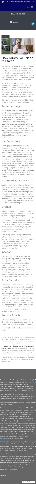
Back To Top (27, 482)
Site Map (3, 475)
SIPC (34, 382)
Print (6, 37)
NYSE (28, 390)
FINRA (30, 382)
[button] (29, 7)
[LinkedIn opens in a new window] (33, 25)
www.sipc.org (4, 438)
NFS (10, 410)
